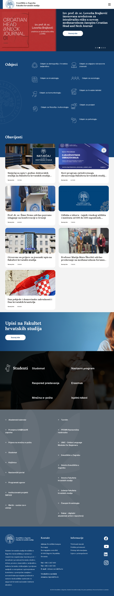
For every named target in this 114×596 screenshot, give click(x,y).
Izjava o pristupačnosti (79, 553)
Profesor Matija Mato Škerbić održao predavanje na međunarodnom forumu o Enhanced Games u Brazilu (83, 260)
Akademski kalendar (17, 420)
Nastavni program (83, 368)
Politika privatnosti (78, 547)
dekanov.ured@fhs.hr (55, 569)
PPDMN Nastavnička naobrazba (68, 431)
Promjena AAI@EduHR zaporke (16, 431)
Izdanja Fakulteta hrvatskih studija (67, 491)
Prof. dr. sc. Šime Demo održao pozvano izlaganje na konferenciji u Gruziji (30, 216)
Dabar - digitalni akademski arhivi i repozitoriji (70, 514)
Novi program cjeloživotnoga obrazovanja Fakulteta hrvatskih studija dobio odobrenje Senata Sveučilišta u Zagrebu (83, 177)
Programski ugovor (16, 482)
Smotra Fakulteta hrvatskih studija (67, 479)
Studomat (38, 368)
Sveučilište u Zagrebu (70, 455)
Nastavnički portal (16, 472)
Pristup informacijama (79, 550)
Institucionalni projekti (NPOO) (16, 493)
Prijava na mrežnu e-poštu (20, 442)
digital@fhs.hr (53, 577)
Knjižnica (12, 462)
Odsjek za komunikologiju (50, 93)
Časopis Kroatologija (70, 503)
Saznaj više (11, 180)
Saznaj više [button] (72, 30)
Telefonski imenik (77, 544)
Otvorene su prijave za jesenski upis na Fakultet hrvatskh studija (30, 258)
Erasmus (77, 383)
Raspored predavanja (45, 383)
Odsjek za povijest (87, 105)
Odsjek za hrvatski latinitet (90, 90)
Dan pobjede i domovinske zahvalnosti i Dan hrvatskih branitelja (30, 300)
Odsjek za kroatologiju (49, 78)
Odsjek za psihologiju (88, 119)
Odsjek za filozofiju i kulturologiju (55, 107)
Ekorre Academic (104, 589)
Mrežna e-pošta (42, 397)
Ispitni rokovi (79, 397)
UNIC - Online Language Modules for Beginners (70, 443)
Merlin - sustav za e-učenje (15, 506)
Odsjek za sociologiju (91, 78)
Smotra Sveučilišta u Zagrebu (68, 466)
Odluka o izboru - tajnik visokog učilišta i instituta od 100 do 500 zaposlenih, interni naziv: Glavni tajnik (83, 218)
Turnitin (64, 420)
